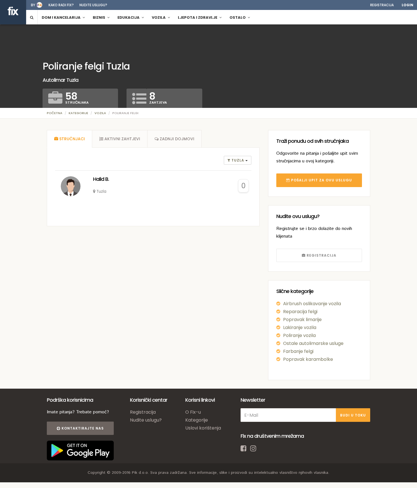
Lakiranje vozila (299, 327)
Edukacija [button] (128, 17)
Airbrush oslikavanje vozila (312, 303)
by (33, 5)
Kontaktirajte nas (82, 428)
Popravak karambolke (308, 359)
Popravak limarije (302, 319)
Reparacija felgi (300, 311)
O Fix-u (193, 412)
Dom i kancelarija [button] (61, 17)
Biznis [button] (99, 17)
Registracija (382, 5)
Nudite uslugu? (93, 5)
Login (407, 5)
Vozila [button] (159, 17)
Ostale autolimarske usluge (313, 343)
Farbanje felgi (298, 351)
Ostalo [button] (238, 17)
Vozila (100, 113)
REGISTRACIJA (321, 255)
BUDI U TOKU (353, 415)
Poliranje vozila (299, 335)
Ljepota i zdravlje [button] (198, 17)
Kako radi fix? (61, 5)
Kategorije (78, 113)
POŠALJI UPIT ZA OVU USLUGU (321, 180)
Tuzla (237, 160)
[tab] (69, 139)
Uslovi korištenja (203, 428)
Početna (54, 113)
